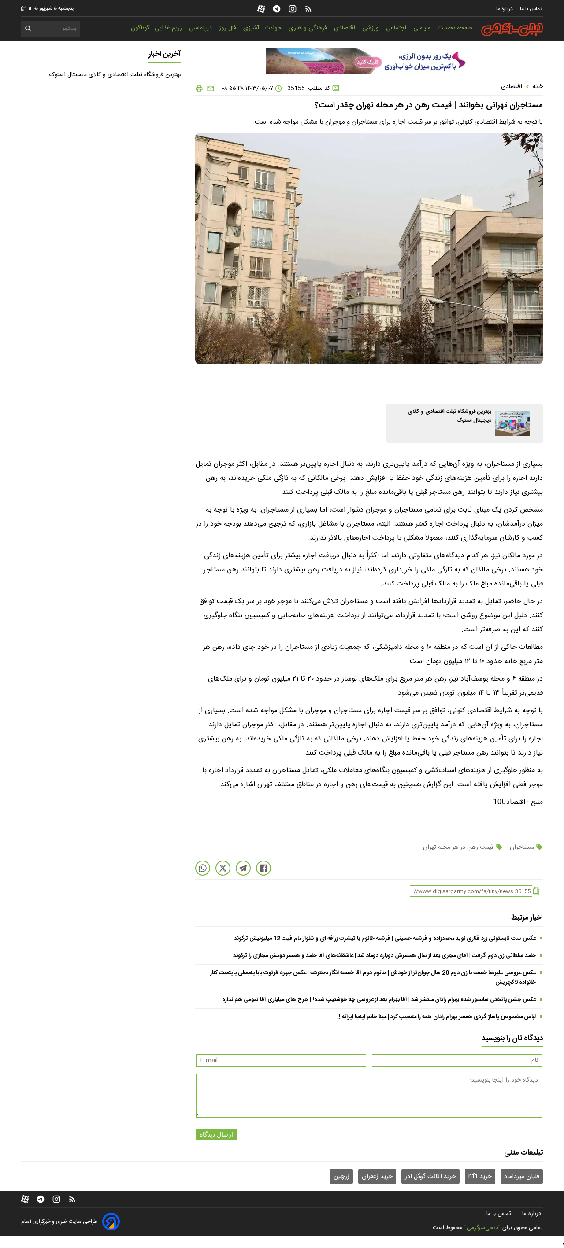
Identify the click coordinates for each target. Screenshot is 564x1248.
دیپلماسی (201, 28)
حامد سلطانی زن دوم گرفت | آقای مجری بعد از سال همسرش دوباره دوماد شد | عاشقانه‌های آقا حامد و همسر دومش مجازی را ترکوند (384, 956)
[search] (28, 30)
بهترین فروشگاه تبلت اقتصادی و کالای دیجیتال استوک (115, 75)
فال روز (228, 28)
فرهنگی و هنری (309, 28)
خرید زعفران (377, 1176)
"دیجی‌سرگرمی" (482, 1228)
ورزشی (371, 28)
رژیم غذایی (169, 28)
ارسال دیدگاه (216, 1134)
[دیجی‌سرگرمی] (512, 29)
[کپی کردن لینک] (536, 891)
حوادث (273, 28)
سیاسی (422, 28)
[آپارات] (261, 9)
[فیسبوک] (263, 868)
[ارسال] (209, 88)
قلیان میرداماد (521, 1176)
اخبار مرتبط (527, 918)
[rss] (308, 8)
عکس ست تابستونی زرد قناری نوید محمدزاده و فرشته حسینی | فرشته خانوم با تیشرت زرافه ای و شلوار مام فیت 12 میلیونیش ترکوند (385, 938)
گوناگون (140, 28)
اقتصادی (345, 28)
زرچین (341, 1176)
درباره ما (505, 8)
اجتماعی (397, 28)
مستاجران (522, 847)
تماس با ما (531, 8)
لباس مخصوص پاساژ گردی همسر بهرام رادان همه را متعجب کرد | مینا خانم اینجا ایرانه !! (436, 1017)
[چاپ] (199, 88)
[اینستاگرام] (292, 8)
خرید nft (480, 1176)
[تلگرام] (276, 8)
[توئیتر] (222, 868)
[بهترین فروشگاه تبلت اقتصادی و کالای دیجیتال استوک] (512, 423)
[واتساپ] (202, 868)
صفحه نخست (455, 28)
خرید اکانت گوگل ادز (430, 1176)
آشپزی (251, 28)
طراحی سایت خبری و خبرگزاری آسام (59, 1221)
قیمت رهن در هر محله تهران (459, 847)
